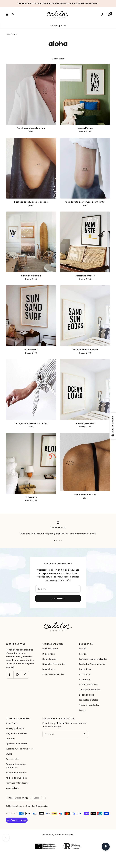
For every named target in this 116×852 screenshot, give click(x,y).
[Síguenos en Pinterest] (25, 674)
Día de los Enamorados (53, 664)
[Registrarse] (84, 734)
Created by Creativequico (37, 806)
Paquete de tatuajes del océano (31, 202)
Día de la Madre (50, 648)
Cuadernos (84, 679)
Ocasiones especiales (53, 674)
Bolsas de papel (86, 694)
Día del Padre (48, 653)
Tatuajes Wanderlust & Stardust (31, 423)
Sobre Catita (12, 723)
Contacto (10, 738)
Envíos (9, 753)
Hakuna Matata (85, 128)
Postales (83, 653)
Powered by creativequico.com (58, 834)
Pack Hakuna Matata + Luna (31, 128)
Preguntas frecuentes (16, 733)
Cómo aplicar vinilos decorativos (16, 766)
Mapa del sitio (12, 788)
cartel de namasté (85, 276)
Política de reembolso (16, 772)
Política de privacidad (16, 777)
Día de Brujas (48, 669)
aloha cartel (31, 497)
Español (37, 798)
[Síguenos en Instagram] (17, 674)
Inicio (8, 34)
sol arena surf (31, 349)
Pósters (82, 648)
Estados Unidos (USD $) (17, 798)
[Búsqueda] (13, 14)
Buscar (82, 710)
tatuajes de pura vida (85, 494)
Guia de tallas (12, 759)
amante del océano (85, 423)
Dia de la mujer (49, 659)
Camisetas (84, 674)
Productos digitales (88, 700)
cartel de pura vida (31, 276)
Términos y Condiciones (18, 783)
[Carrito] (108, 14)
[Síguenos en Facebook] (9, 674)
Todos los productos (89, 705)
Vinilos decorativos (88, 684)
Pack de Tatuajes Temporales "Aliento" (85, 202)
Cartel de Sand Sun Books (85, 349)
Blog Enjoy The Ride (15, 728)
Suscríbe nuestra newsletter (19, 748)
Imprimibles (85, 669)
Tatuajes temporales (89, 689)
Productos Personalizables (92, 664)
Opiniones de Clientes (16, 743)
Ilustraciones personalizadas (93, 659)
